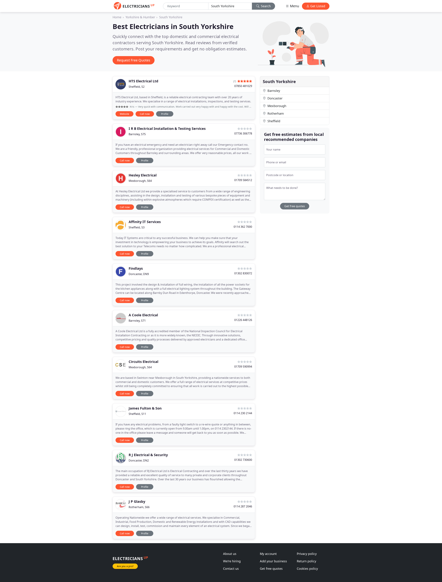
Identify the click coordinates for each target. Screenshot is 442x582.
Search (265, 6)
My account (268, 554)
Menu (294, 6)
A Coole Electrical (143, 315)
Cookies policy (307, 568)
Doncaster (274, 98)
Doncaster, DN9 (139, 274)
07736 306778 (243, 133)
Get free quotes (294, 206)
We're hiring (232, 561)
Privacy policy (307, 554)
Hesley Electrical (143, 175)
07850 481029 (243, 86)
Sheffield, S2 (137, 87)
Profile (164, 114)
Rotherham (275, 113)
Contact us (231, 568)
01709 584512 (243, 180)
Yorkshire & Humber (140, 17)
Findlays (136, 268)
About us (229, 554)
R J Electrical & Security (148, 455)
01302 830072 (243, 273)
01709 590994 (243, 366)
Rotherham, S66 (139, 507)
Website (124, 114)
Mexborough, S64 (140, 181)
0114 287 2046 (243, 506)
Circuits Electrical (143, 361)
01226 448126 (243, 320)
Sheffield (273, 121)
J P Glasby (137, 501)
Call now (145, 114)
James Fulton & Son (145, 408)
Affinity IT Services (145, 221)
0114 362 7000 (243, 227)
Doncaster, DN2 (139, 460)
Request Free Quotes (133, 60)
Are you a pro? (125, 566)
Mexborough (276, 106)
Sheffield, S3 (137, 227)
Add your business (273, 561)
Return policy (306, 561)
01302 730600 (243, 460)
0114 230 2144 (243, 413)
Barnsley (273, 91)
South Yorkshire (170, 17)
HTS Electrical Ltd (143, 81)
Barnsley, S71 (137, 321)
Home (117, 17)
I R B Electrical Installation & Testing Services (167, 128)
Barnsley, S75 (137, 134)
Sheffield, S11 (137, 414)
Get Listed (317, 6)
